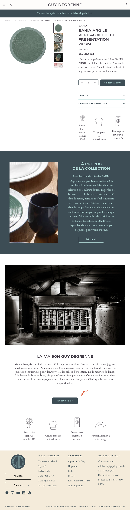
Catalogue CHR (46, 476)
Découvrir (91, 239)
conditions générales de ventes (61, 506)
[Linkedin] (24, 493)
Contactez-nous (106, 461)
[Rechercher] (11, 4)
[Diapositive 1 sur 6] (58, 28)
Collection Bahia (31, 20)
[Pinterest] (29, 493)
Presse (71, 476)
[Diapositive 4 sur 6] (58, 57)
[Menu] (3, 4)
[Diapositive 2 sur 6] (58, 37)
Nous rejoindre (75, 486)
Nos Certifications (47, 486)
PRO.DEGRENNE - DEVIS (20, 506)
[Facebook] (7, 493)
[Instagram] (12, 493)
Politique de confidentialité (112, 506)
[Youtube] (18, 493)
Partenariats (44, 471)
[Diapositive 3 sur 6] (58, 47)
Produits (18, 20)
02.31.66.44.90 (105, 471)
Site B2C (18, 476)
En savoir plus (65, 400)
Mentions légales (87, 506)
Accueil (8, 20)
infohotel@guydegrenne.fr (111, 466)
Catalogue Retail (46, 481)
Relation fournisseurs (79, 481)
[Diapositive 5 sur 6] (58, 67)
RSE (70, 471)
